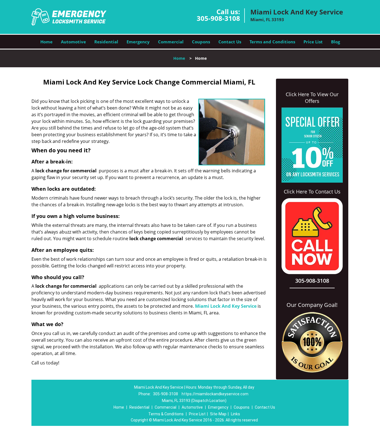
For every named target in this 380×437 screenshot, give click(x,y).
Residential (106, 41)
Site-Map (218, 414)
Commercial (171, 41)
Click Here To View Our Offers (312, 97)
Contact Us (229, 41)
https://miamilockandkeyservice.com (215, 394)
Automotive (73, 41)
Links (235, 414)
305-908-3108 (218, 18)
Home (46, 41)
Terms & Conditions (166, 414)
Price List (313, 41)
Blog (335, 41)
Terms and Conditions (272, 41)
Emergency (138, 41)
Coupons (201, 41)
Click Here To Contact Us (312, 191)
